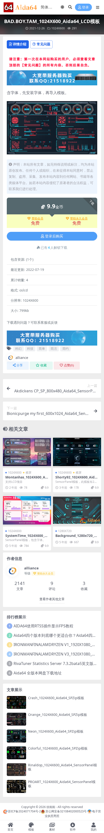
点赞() (69, 365)
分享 (19, 365)
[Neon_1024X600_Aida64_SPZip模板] (16, 735)
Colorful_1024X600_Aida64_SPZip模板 (58, 748)
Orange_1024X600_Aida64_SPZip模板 (57, 714)
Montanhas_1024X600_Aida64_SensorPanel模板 (26, 479)
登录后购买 (54, 236)
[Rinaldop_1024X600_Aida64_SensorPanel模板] (16, 769)
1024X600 (58, 28)
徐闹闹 (50, 807)
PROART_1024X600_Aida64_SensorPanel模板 (62, 783)
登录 (85, 7)
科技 (30, 348)
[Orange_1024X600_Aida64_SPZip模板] (16, 719)
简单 (42, 348)
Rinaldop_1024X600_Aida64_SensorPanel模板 (62, 767)
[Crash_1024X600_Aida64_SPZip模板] (16, 702)
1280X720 (65, 531)
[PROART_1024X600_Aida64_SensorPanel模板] (16, 786)
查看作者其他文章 (52, 599)
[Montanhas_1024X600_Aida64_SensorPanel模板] (27, 452)
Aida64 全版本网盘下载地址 (38, 673)
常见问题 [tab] (43, 44)
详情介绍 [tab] (19, 44)
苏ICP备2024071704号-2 (24, 811)
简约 (65, 348)
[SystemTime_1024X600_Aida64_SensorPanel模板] (27, 510)
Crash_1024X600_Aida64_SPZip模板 (56, 698)
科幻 (18, 348)
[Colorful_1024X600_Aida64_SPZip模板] (16, 752)
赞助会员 (37, 218)
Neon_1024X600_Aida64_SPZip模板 (55, 731)
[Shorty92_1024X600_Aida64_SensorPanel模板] (77, 452)
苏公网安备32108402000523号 (65, 811)
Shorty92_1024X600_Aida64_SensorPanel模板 (76, 479)
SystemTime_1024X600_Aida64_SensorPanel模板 (26, 537)
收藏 (43, 365)
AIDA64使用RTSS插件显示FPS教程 (43, 626)
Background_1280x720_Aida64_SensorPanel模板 (76, 537)
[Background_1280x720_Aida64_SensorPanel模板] (77, 510)
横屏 (28, 472)
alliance (21, 357)
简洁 (54, 348)
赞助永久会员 (79, 218)
